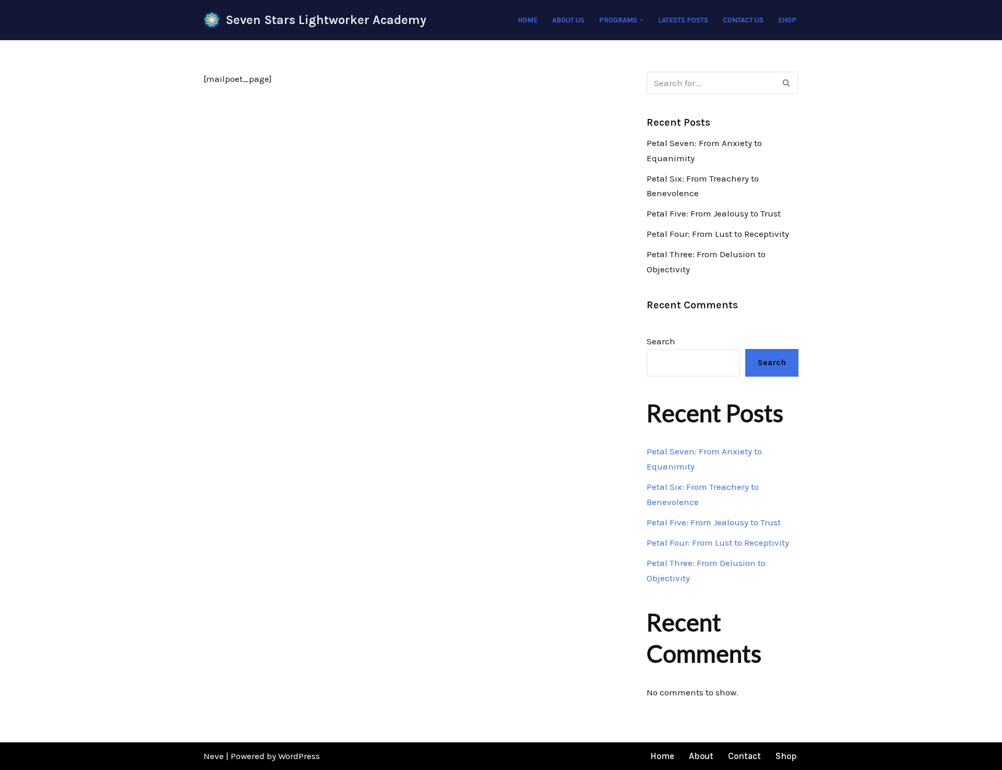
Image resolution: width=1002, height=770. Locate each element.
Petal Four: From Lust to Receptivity (718, 233)
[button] (641, 20)
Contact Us (743, 20)
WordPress (299, 756)
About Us (568, 20)
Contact (744, 756)
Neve (214, 756)
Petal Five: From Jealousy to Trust (714, 213)
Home (528, 20)
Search (661, 341)
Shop (787, 20)
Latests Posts (683, 20)
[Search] (786, 82)
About (701, 756)
